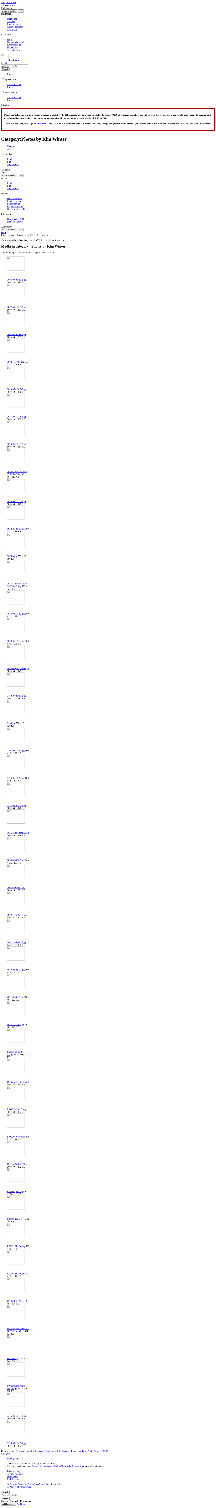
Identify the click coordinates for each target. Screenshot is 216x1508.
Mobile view (13, 1479)
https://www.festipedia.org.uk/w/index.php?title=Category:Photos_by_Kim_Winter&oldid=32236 (62, 1451)
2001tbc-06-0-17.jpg (16, 887)
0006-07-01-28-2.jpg (16, 279)
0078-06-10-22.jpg (16, 613)
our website (41, 124)
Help (3, 232)
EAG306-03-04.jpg (16, 1136)
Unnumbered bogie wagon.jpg (16, 1387)
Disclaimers (12, 1476)
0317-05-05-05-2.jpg (16, 805)
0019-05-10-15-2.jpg (16, 389)
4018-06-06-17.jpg (16, 969)
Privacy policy (13, 1471)
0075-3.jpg (12, 556)
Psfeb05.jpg (12, 1219)
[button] (3, 5)
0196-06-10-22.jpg (16, 778)
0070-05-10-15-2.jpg (16, 501)
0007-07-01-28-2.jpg (16, 334)
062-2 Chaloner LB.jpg (18, 833)
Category (5, 1453)
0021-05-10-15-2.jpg (16, 416)
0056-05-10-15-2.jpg (16, 444)
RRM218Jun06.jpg (16, 1246)
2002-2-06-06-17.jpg (16, 942)
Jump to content (8, 2)
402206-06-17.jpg (15, 1024)
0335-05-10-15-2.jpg (16, 1443)
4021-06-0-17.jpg (15, 997)
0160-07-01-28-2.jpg (16, 696)
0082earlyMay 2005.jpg (18, 668)
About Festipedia (15, 1474)
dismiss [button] (5, 105)
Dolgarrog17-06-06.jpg (18, 1082)
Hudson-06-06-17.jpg (17, 1164)
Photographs (13, 1458)
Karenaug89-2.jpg (15, 1191)
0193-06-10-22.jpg (16, 750)
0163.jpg (11, 723)
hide (20, 11)
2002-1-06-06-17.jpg (16, 915)
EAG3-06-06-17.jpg (16, 1109)
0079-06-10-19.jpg (16, 641)
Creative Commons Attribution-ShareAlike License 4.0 (57, 1466)
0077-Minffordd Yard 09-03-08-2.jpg (17, 585)
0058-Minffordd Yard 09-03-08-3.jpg (17, 472)
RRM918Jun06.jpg (16, 1273)
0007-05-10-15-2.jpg (16, 307)
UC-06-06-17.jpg (15, 1301)
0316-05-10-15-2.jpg (16, 1416)
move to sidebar (9, 11)
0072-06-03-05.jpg (16, 529)
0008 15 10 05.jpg (15, 362)
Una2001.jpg (13, 1358)
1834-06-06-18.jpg (16, 860)
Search (5, 69)
